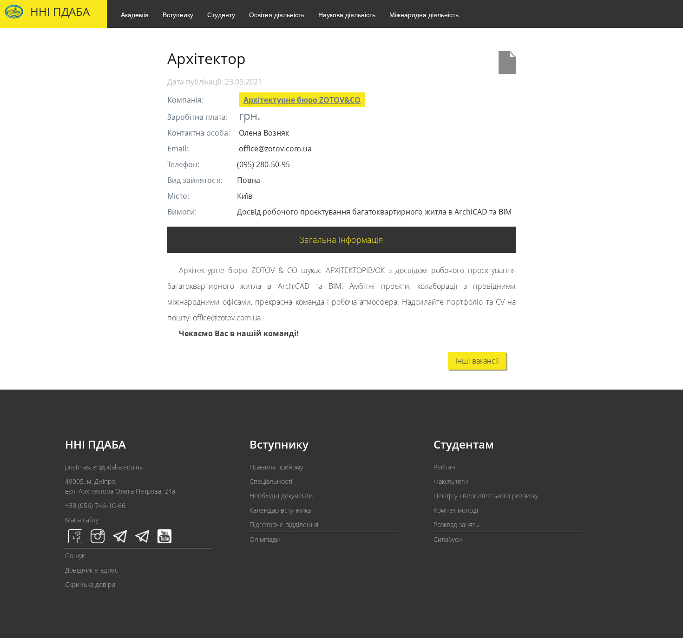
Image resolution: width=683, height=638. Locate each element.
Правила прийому (276, 466)
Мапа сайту (82, 519)
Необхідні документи (281, 495)
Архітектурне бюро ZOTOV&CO (302, 100)
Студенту (221, 14)
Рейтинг (445, 466)
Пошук (75, 555)
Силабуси (447, 539)
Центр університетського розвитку (485, 495)
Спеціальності (271, 481)
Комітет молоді (455, 510)
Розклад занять (456, 524)
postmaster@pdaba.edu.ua (104, 466)
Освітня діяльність (276, 14)
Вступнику (178, 14)
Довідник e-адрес (91, 570)
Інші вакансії (477, 361)
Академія (135, 14)
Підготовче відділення (284, 524)
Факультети (450, 481)
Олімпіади (265, 539)
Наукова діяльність (346, 14)
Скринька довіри (90, 584)
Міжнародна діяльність (424, 14)
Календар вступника (280, 510)
